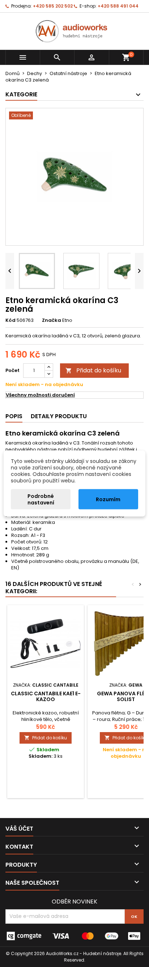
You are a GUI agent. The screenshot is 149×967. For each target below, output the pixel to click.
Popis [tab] (13, 416)
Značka (51, 320)
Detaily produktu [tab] (59, 416)
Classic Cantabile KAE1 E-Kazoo (46, 696)
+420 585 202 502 (53, 6)
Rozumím (108, 499)
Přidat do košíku (93, 370)
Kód (10, 320)
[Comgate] (74, 935)
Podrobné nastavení (40, 499)
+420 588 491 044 (118, 6)
